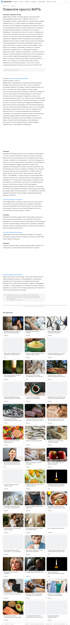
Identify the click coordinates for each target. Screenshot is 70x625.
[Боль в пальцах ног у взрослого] (57, 523)
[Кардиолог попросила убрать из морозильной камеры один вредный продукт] (13, 326)
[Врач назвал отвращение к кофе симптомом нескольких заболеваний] (35, 545)
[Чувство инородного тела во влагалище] (35, 458)
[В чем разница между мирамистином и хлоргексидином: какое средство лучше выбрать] (57, 611)
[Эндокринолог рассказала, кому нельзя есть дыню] (35, 480)
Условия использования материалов (37, 624)
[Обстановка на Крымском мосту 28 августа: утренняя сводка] (13, 348)
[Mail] (2, 1)
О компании (6, 624)
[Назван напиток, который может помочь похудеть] (13, 523)
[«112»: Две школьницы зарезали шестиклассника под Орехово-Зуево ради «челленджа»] (57, 480)
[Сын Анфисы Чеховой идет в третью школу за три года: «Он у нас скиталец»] (35, 611)
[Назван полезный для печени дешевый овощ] (13, 436)
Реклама (11, 624)
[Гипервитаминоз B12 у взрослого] (35, 567)
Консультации (6, 5)
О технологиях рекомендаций (59, 624)
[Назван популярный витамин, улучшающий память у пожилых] (13, 392)
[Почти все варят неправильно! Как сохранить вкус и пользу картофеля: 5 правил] (35, 348)
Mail (2, 624)
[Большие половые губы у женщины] (35, 326)
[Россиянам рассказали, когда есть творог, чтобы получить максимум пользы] (13, 502)
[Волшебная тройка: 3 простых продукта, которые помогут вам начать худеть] (57, 502)
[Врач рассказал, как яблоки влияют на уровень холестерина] (57, 370)
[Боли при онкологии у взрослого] (13, 589)
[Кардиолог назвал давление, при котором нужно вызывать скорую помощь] (57, 392)
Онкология (13, 5)
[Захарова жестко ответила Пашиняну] (13, 567)
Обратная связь (48, 624)
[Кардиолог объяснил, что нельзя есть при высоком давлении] (57, 348)
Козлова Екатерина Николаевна (18, 78)
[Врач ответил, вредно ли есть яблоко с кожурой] (57, 458)
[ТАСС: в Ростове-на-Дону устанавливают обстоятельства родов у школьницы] (35, 370)
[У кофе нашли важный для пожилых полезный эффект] (35, 392)
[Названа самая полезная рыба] (35, 436)
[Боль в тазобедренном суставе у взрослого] (35, 502)
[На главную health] (7, 1)
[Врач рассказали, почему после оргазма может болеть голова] (57, 414)
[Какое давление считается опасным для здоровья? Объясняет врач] (57, 326)
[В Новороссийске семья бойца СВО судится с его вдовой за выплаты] (35, 589)
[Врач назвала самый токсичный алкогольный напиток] (13, 370)
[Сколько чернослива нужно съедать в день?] (13, 480)
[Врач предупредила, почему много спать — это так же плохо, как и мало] (13, 545)
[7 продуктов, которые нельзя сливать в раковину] (57, 436)
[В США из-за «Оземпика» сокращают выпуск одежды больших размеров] (57, 589)
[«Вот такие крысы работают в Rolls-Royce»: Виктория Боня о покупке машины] (13, 458)
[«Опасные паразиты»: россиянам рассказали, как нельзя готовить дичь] (35, 414)
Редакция (27, 624)
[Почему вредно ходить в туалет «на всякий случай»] (35, 523)
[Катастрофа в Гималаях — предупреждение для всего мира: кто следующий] (13, 414)
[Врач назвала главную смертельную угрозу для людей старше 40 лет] (13, 611)
